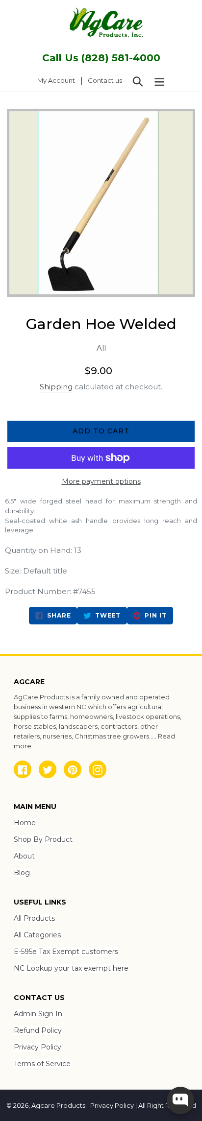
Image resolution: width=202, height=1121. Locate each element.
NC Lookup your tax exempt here (71, 968)
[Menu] (159, 81)
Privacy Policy (37, 1047)
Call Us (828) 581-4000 (101, 58)
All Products (34, 918)
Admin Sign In (38, 1013)
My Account (58, 80)
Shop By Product (43, 839)
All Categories (37, 934)
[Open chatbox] (180, 1100)
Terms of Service (42, 1063)
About (24, 856)
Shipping (56, 386)
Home (25, 822)
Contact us (105, 80)
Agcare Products (58, 1105)
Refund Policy (38, 1030)
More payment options (101, 481)
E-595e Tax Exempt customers (66, 951)
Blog (22, 872)
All (101, 348)
